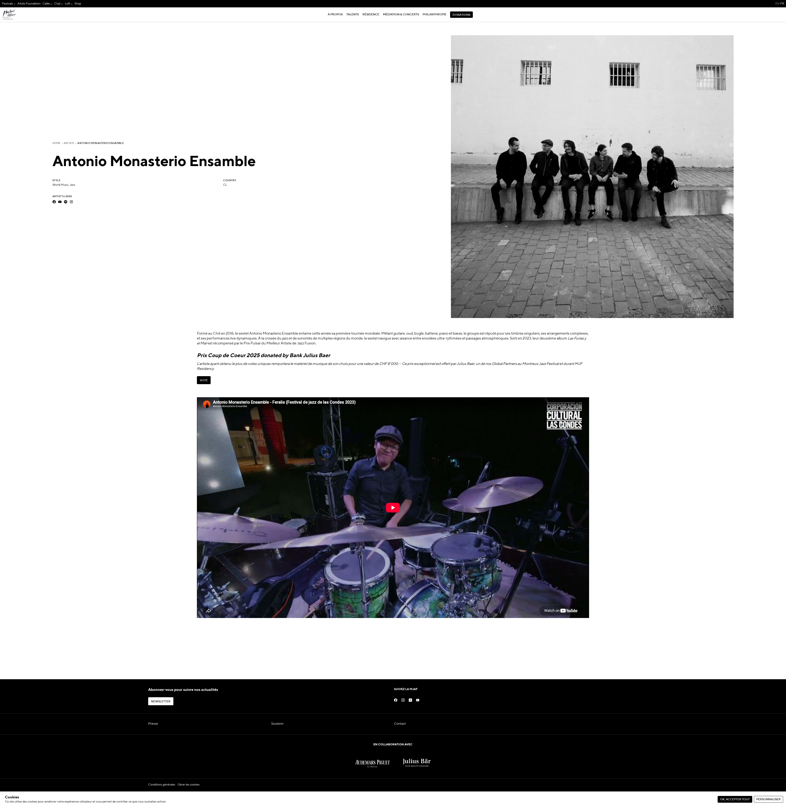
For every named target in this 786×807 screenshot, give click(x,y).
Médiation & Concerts (401, 14)
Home (56, 143)
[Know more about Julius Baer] (417, 759)
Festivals (7, 3)
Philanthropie (434, 14)
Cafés (46, 3)
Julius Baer (465, 364)
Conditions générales (161, 784)
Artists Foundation (29, 3)
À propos (335, 14)
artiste (69, 143)
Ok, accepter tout (735, 799)
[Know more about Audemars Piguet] (372, 759)
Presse (153, 724)
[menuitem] (8, 4)
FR (782, 3)
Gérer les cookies (189, 784)
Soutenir (277, 724)
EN (777, 3)
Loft (67, 3)
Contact (400, 724)
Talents (352, 14)
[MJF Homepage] (9, 14)
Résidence (371, 14)
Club (57, 3)
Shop (78, 3)
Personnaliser (768, 799)
